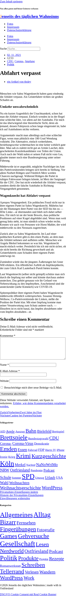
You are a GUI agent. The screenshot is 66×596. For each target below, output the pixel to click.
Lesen (42, 544)
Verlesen (32, 572)
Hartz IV (50, 450)
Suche (3, 48)
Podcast (49, 470)
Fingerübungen (18, 529)
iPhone (60, 450)
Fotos (10, 23)
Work (29, 578)
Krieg (11, 457)
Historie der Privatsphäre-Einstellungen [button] (21, 495)
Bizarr (8, 522)
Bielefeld (44, 431)
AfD (2, 431)
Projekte (43, 559)
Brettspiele (13, 437)
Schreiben (33, 565)
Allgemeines (16, 514)
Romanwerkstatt (10, 566)
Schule (5, 477)
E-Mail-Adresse (10, 371)
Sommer (16, 477)
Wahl (4, 482)
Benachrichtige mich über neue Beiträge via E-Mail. (33, 387)
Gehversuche (33, 536)
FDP (41, 450)
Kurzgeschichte (49, 456)
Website (4, 380)
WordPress (52, 487)
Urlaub (50, 477)
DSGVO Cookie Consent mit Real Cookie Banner (28, 594)
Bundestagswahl (38, 438)
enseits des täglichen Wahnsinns (29, 16)
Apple (10, 431)
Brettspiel (58, 431)
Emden (8, 449)
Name (4, 364)
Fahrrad (32, 450)
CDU (10, 61)
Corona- (19, 61)
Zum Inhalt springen (11, 1)
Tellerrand (12, 571)
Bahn (31, 431)
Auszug (20, 431)
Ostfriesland (20, 470)
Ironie (4, 457)
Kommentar (7, 335)
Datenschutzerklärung (19, 30)
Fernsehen (26, 522)
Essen (22, 449)
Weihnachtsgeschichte (20, 487)
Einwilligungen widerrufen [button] (15, 498)
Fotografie (46, 529)
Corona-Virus (22, 443)
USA (59, 477)
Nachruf (30, 464)
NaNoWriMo (47, 464)
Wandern (47, 571)
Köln (7, 463)
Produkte (28, 558)
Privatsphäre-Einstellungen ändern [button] (19, 492)
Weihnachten (19, 482)
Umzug (39, 477)
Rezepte (56, 558)
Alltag (42, 514)
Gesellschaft (17, 544)
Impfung (30, 61)
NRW (4, 470)
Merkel (20, 465)
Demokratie (41, 443)
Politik (10, 64)
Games (8, 536)
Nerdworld (12, 551)
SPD (28, 476)
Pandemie (37, 470)
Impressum (13, 26)
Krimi (23, 455)
